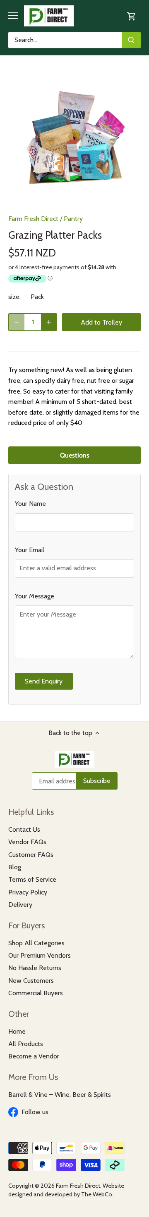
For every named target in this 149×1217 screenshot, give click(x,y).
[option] (74, 138)
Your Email (29, 550)
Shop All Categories (36, 943)
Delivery (20, 905)
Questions (74, 455)
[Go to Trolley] (132, 16)
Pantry (73, 219)
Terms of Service (32, 879)
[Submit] (131, 40)
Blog (14, 867)
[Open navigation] (13, 15)
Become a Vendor (33, 1056)
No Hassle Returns (34, 968)
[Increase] (49, 322)
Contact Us (24, 829)
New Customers (31, 981)
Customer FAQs (30, 855)
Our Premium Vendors (39, 955)
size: (14, 297)
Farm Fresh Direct (33, 219)
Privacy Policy (27, 892)
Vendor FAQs (27, 842)
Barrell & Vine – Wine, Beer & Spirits (59, 1094)
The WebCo (96, 1194)
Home (17, 1031)
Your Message (34, 596)
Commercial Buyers (35, 993)
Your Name (30, 504)
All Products (25, 1044)
